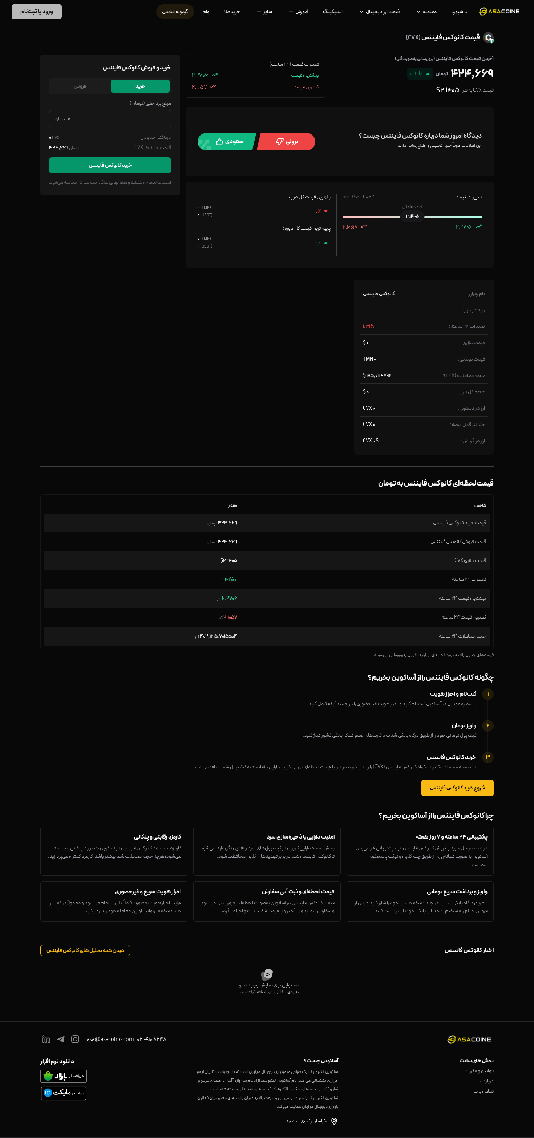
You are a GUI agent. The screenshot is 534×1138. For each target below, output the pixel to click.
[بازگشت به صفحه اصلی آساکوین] (499, 11)
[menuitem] (459, 11)
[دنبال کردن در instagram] (75, 1039)
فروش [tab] (80, 86)
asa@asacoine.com (110, 1039)
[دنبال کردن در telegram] (60, 1039)
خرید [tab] (140, 86)
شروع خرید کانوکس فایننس (457, 788)
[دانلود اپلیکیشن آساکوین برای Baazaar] (63, 1076)
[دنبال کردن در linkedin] (46, 1039)
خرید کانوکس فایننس (110, 165)
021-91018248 (151, 1039)
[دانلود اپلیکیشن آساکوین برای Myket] (63, 1093)
